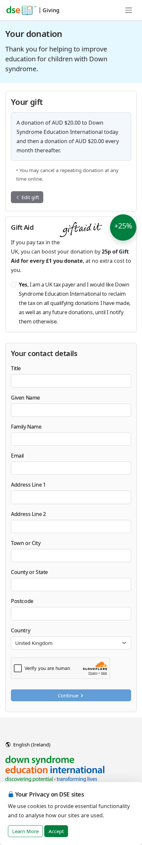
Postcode (22, 601)
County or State (29, 572)
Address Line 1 (28, 484)
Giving (51, 10)
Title (16, 368)
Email (17, 455)
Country (20, 630)
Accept (56, 831)
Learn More (25, 831)
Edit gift (29, 197)
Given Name (25, 397)
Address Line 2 (28, 514)
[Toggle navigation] (129, 10)
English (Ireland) (31, 744)
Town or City (25, 543)
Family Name (26, 426)
